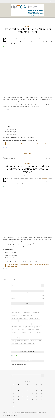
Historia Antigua (24, 321)
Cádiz (25, 318)
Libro (29, 323)
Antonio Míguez (28, 307)
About (12, 295)
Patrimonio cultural (18, 335)
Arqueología (38, 307)
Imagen (23, 323)
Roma (30, 337)
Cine (28, 309)
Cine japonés (36, 312)
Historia (14, 321)
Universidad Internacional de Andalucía (23, 343)
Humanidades (15, 323)
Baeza (22, 309)
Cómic (31, 318)
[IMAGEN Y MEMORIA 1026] (27, 10)
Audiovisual (15, 309)
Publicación (15, 337)
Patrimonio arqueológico (35, 332)
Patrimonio (23, 332)
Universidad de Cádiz (22, 340)
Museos (38, 329)
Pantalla (14, 332)
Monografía (21, 329)
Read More (27, 153)
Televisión (37, 337)
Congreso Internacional (26, 315)
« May (12, 406)
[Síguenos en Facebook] (12, 356)
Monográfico (30, 329)
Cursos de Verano (17, 318)
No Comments (49, 158)
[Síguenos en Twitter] (15, 356)
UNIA (13, 340)
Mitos (13, 329)
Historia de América (36, 321)
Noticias (27, 26)
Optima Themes (13, 415)
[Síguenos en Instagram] (17, 356)
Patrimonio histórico (32, 335)
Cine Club (33, 309)
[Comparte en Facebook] (4, 148)
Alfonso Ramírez (16, 307)
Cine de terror (16, 312)
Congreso (15, 315)
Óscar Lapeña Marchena (27, 346)
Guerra (37, 318)
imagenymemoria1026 (10, 158)
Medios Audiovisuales (18, 326)
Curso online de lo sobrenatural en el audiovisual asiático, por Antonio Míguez (27, 169)
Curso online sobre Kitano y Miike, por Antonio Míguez (27, 30)
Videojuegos (15, 346)
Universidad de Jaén (36, 340)
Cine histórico (26, 312)
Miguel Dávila (30, 326)
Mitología (39, 326)
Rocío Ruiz (24, 337)
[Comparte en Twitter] (7, 148)
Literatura (36, 323)
